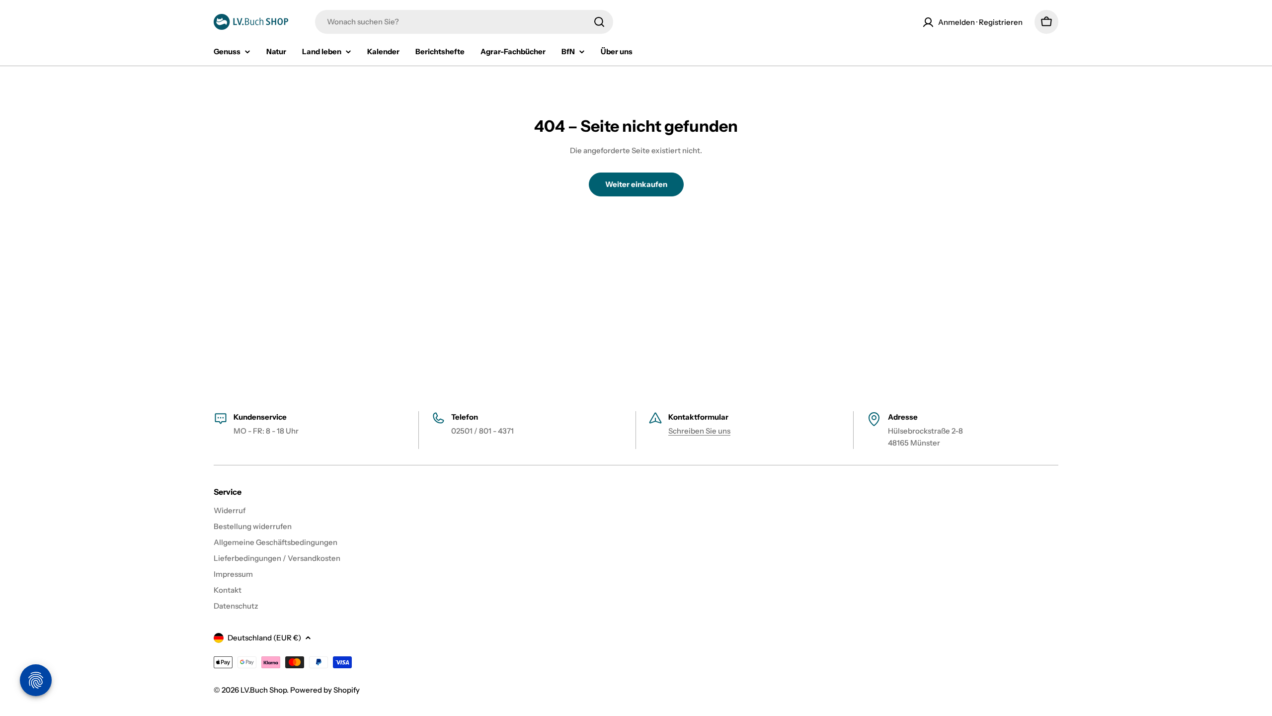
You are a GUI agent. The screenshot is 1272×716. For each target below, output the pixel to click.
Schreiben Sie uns (699, 431)
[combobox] (464, 22)
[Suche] (599, 22)
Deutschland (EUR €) (264, 637)
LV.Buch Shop (263, 690)
